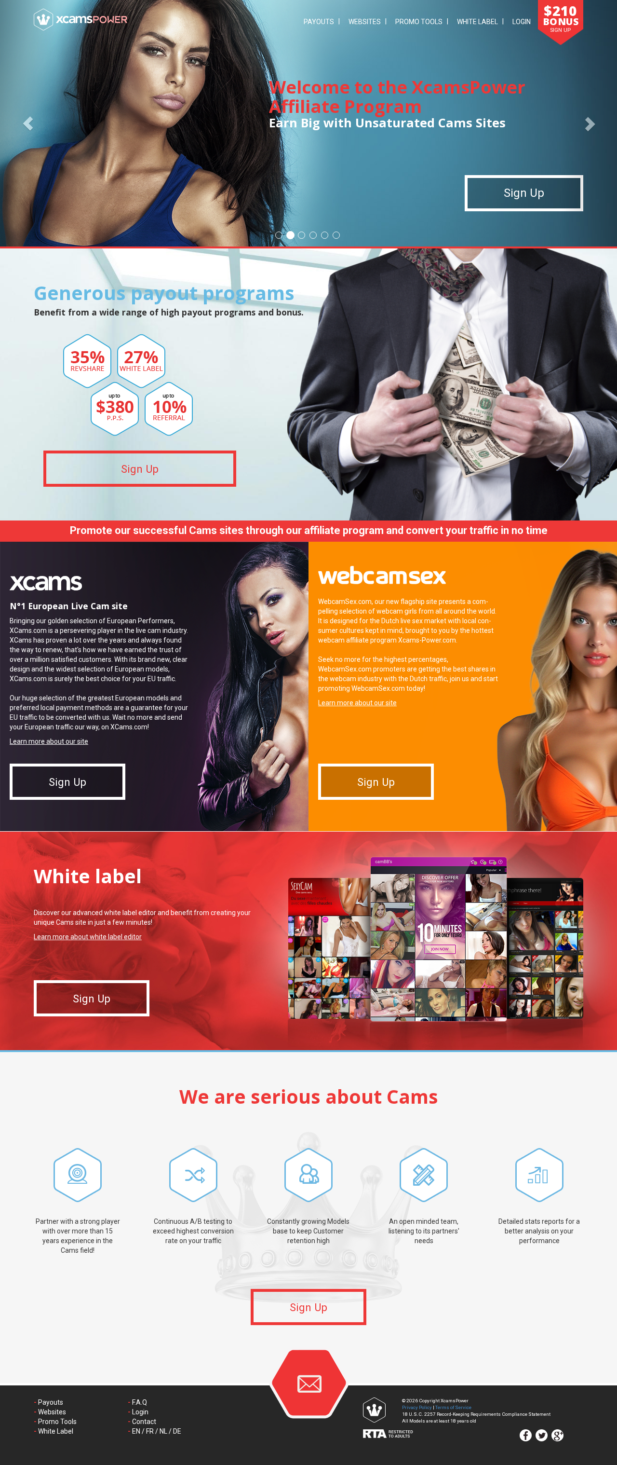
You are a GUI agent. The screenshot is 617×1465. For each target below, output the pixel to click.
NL (163, 1431)
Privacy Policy (417, 1407)
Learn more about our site (49, 741)
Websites (365, 22)
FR (150, 1431)
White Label (477, 22)
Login (521, 22)
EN (136, 1431)
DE (177, 1431)
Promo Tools (419, 22)
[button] (27, 123)
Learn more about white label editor (88, 937)
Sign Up (524, 193)
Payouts (319, 22)
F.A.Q (139, 1402)
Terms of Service (453, 1407)
